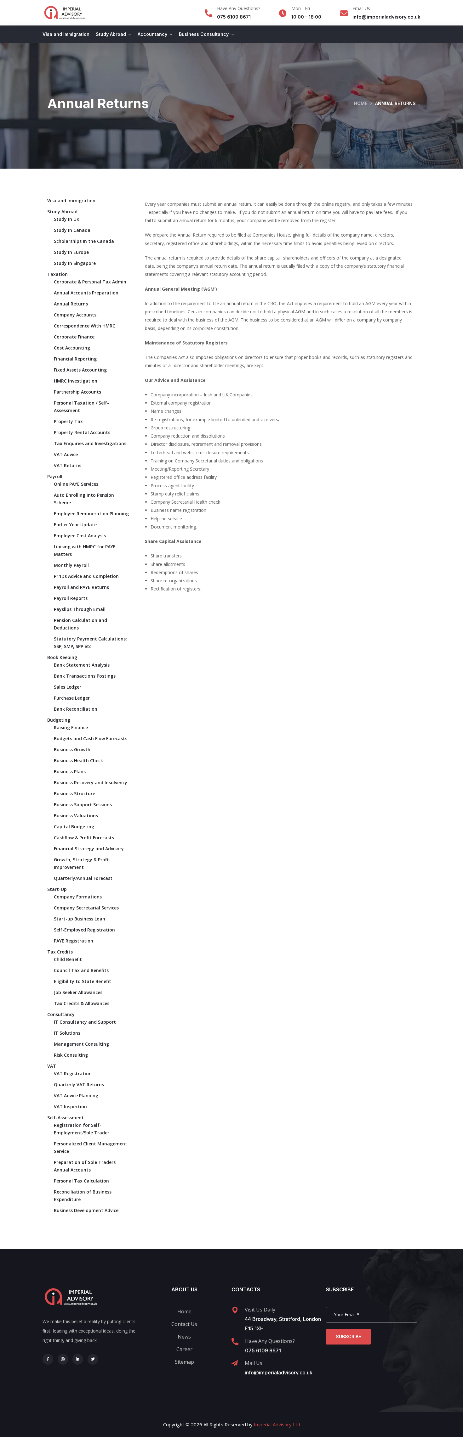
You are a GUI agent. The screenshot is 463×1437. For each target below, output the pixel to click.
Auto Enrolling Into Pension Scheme (84, 499)
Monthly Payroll (71, 565)
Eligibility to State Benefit (82, 981)
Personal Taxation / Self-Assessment (81, 406)
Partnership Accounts (77, 392)
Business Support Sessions (83, 805)
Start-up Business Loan (79, 919)
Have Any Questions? (238, 8)
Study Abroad (111, 34)
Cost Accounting (72, 348)
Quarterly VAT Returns (79, 1085)
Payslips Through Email (80, 609)
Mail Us (253, 1363)
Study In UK (66, 219)
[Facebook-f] (48, 1359)
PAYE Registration (73, 941)
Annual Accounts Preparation (86, 293)
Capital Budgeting (74, 827)
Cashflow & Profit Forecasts (84, 838)
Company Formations (78, 897)
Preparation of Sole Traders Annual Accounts (85, 1166)
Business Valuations (76, 816)
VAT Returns (67, 465)
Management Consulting (81, 1044)
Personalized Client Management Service (90, 1147)
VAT (51, 1066)
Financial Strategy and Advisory (89, 849)
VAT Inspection (70, 1107)
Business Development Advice (86, 1210)
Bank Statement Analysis (82, 665)
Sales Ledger (67, 687)
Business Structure (74, 794)
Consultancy (61, 1014)
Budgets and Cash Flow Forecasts (90, 738)
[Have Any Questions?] (208, 13)
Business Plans (70, 771)
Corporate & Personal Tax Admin (90, 282)
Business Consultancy (204, 34)
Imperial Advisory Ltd (277, 1424)
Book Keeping (62, 657)
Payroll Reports (71, 598)
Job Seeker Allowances (78, 992)
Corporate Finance (74, 337)
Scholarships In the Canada (84, 241)
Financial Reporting (75, 359)
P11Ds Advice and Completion (86, 576)
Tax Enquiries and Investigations (90, 443)
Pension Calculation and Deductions (80, 624)
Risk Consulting (71, 1055)
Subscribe (348, 1336)
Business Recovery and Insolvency (90, 783)
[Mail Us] (235, 1363)
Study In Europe (71, 252)
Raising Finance (71, 727)
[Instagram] (63, 1359)
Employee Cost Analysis (80, 536)
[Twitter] (93, 1359)
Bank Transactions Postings (85, 676)
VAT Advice (66, 454)
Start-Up (57, 889)
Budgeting (58, 720)
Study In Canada (72, 230)
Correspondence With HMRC (84, 326)
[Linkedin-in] (77, 1359)
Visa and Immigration (66, 34)
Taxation (57, 274)
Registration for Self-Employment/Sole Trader (81, 1129)
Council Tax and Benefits (81, 970)
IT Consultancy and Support (85, 1022)
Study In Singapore (75, 263)
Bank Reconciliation (75, 709)
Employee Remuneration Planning (91, 514)
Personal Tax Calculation (81, 1181)
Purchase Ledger (72, 698)
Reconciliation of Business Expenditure (82, 1195)
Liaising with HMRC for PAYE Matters (85, 550)
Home (360, 103)
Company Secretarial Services (86, 908)
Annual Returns (71, 304)
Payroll (54, 476)
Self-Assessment (65, 1118)
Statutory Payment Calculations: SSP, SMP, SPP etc (90, 642)
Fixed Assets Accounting (80, 370)
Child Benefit (68, 959)
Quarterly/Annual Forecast (83, 878)
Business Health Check (78, 760)
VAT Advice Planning (76, 1096)
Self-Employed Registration (84, 930)
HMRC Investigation (75, 381)
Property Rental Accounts (82, 432)
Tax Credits (60, 952)
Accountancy (152, 34)
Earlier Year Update (75, 525)
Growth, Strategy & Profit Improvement (82, 863)
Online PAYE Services (76, 484)
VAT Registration (73, 1073)
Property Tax (68, 421)
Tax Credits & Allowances (81, 1003)
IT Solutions (67, 1033)
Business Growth (72, 749)
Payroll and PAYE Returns (81, 587)
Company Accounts (75, 315)
